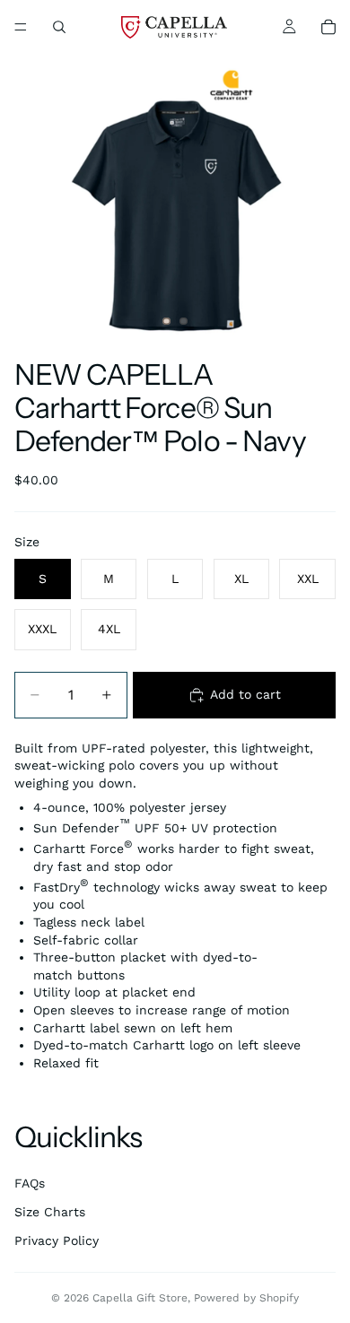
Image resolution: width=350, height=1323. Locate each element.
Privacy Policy (56, 1240)
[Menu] (20, 27)
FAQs (29, 1183)
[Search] (59, 27)
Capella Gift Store (140, 1298)
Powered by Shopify (246, 1298)
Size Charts (49, 1212)
